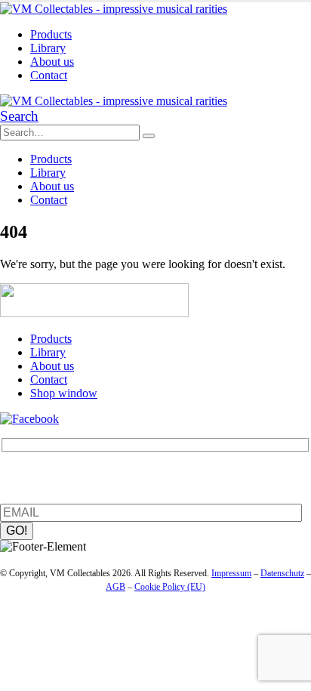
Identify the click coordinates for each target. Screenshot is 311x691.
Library (48, 48)
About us (52, 61)
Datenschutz (282, 573)
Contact (48, 75)
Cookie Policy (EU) (169, 586)
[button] (19, 116)
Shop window (63, 393)
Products (51, 34)
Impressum (231, 573)
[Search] (149, 136)
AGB (115, 586)
